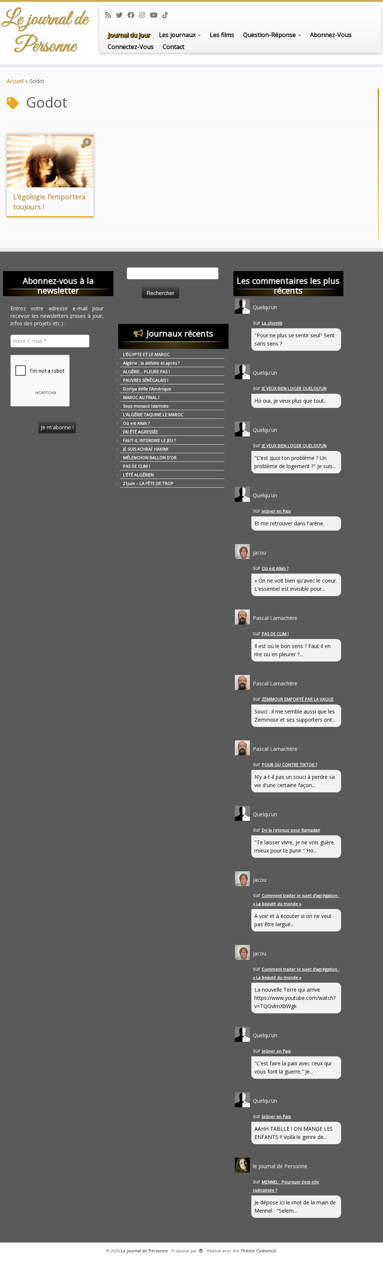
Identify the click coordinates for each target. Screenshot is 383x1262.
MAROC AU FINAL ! (141, 397)
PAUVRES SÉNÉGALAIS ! (145, 380)
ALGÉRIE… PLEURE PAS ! (146, 371)
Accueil (15, 81)
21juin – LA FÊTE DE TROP (148, 483)
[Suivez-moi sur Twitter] (122, 14)
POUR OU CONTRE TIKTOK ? (289, 764)
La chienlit (272, 323)
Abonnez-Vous (331, 35)
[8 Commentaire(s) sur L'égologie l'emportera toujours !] (87, 149)
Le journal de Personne (45, 32)
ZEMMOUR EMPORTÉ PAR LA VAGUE (298, 699)
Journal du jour (129, 35)
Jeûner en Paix (276, 511)
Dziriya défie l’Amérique (147, 389)
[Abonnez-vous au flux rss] (110, 14)
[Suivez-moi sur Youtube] (156, 14)
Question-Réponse (270, 35)
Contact (173, 47)
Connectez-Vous (131, 47)
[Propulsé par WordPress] (200, 1249)
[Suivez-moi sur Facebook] (133, 14)
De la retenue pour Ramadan (291, 830)
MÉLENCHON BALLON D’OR (150, 457)
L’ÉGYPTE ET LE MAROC (146, 354)
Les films (222, 35)
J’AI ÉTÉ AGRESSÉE (140, 432)
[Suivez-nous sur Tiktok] (167, 14)
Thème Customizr (258, 1250)
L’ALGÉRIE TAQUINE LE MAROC (153, 414)
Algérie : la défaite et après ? (151, 363)
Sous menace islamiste (146, 406)
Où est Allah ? (136, 423)
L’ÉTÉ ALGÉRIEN (138, 475)
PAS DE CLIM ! (136, 466)
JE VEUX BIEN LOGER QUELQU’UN (294, 388)
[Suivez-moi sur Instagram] (144, 14)
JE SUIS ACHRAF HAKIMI (145, 449)
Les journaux (178, 35)
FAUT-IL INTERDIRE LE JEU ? (149, 440)
